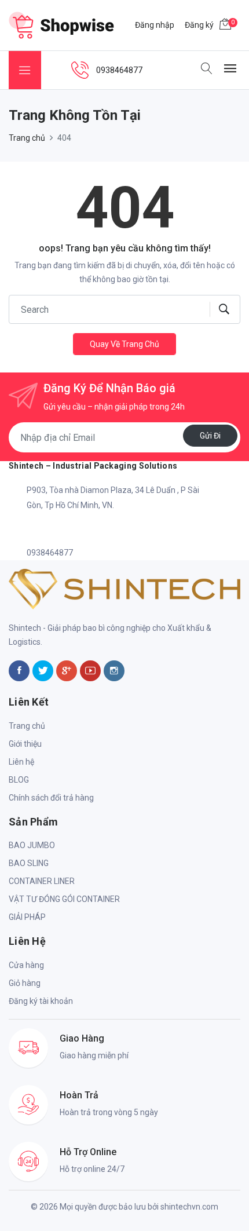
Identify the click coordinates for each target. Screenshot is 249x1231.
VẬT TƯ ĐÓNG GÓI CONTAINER (64, 899)
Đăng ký (199, 25)
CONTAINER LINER (42, 881)
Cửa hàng (26, 965)
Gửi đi (210, 435)
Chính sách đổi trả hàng (51, 797)
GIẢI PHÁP (27, 917)
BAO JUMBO (32, 845)
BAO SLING (29, 863)
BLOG (19, 779)
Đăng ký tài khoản (41, 1001)
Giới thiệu (25, 743)
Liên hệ (21, 761)
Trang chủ (27, 138)
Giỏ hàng (25, 983)
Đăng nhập (154, 25)
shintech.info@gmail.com (73, 529)
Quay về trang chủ (124, 344)
